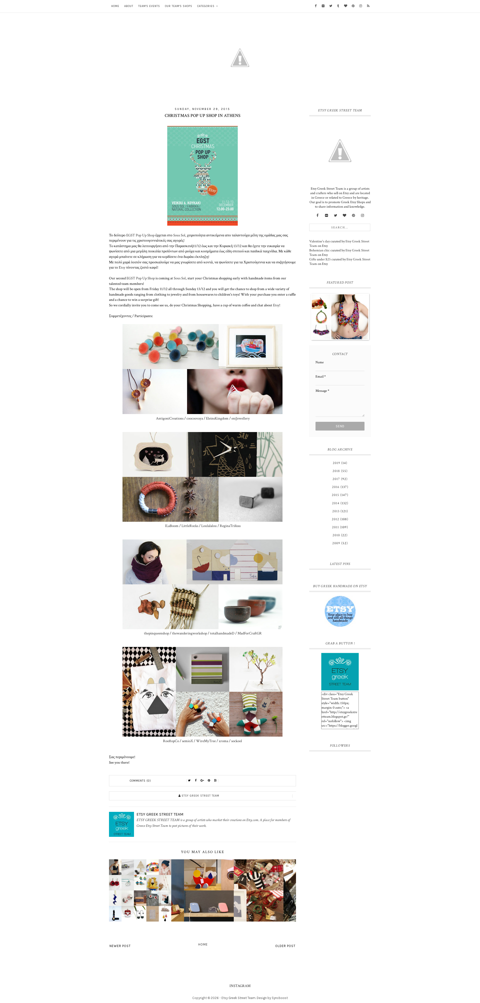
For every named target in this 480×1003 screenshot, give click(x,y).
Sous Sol (179, 235)
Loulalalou (209, 525)
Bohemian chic (319, 250)
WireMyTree (206, 740)
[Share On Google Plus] (202, 780)
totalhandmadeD (222, 633)
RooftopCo (171, 740)
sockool (236, 740)
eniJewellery (241, 418)
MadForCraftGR (250, 633)
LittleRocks (190, 525)
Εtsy (122, 267)
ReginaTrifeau (230, 525)
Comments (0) (140, 780)
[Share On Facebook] (196, 780)
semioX (187, 740)
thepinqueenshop (156, 633)
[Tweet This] (189, 780)
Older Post (285, 946)
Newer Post (120, 946)
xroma (223, 740)
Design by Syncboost (272, 998)
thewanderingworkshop (189, 633)
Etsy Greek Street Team (239, 998)
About (128, 6)
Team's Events (149, 6)
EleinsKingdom (216, 418)
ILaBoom (171, 525)
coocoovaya (194, 418)
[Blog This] (215, 780)
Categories (205, 6)
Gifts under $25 (320, 259)
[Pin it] (209, 780)
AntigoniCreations (170, 418)
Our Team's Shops (178, 6)
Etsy (276, 305)
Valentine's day (319, 241)
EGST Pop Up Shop (140, 235)
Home (115, 6)
